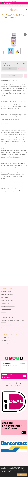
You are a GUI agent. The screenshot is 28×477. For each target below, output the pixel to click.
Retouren (3, 312)
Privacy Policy (4, 297)
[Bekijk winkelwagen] (26, 9)
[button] (4, 51)
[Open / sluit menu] (1, 9)
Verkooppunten (5, 328)
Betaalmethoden (5, 303)
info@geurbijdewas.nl (6, 340)
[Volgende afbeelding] (25, 34)
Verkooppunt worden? (6, 325)
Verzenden (21, 68)
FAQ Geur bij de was (6, 291)
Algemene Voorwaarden (7, 294)
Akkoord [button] (22, 474)
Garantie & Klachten (6, 309)
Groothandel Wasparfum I (7, 320)
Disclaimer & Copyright (6, 300)
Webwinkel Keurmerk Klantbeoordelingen (13, 383)
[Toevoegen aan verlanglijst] (25, 76)
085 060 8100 (4, 343)
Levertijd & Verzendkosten (8, 306)
